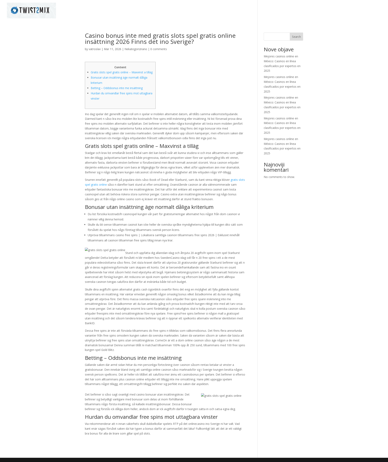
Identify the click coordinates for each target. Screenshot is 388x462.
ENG (379, 10)
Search (296, 37)
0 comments (158, 49)
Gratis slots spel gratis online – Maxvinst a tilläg (122, 72)
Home (327, 10)
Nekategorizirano (135, 49)
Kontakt (364, 10)
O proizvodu (344, 10)
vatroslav (95, 49)
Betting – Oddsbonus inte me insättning (117, 88)
